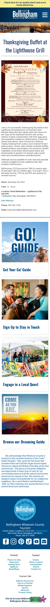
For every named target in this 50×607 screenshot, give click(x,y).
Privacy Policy (25, 592)
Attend (36, 567)
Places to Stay (14, 560)
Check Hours (42, 531)
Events (36, 560)
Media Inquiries (25, 585)
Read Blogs (14, 569)
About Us (25, 590)
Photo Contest (36, 562)
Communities (36, 564)
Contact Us (36, 569)
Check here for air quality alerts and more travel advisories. (25, 3)
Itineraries (14, 562)
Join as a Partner (25, 583)
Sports (25, 588)
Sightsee (14, 567)
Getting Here (14, 564)
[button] (39, 598)
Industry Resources (25, 581)
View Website (7, 200)
